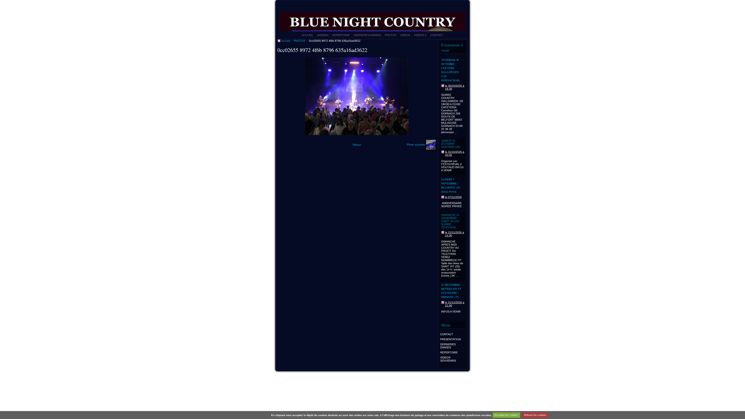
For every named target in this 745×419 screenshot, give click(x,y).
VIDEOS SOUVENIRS (448, 359)
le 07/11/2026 (453, 197)
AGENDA (322, 35)
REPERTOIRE (341, 35)
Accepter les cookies (506, 415)
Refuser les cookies (535, 415)
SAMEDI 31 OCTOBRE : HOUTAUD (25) (450, 143)
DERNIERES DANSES (367, 35)
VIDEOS (405, 35)
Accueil (285, 40)
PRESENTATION (450, 339)
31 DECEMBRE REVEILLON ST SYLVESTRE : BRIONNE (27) (451, 291)
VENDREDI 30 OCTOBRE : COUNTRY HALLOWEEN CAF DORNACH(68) (450, 70)
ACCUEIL (307, 35)
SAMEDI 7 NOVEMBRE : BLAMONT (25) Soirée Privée (450, 185)
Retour (357, 144)
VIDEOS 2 (420, 35)
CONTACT (436, 35)
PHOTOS (390, 35)
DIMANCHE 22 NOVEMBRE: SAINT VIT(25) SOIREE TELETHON (450, 221)
